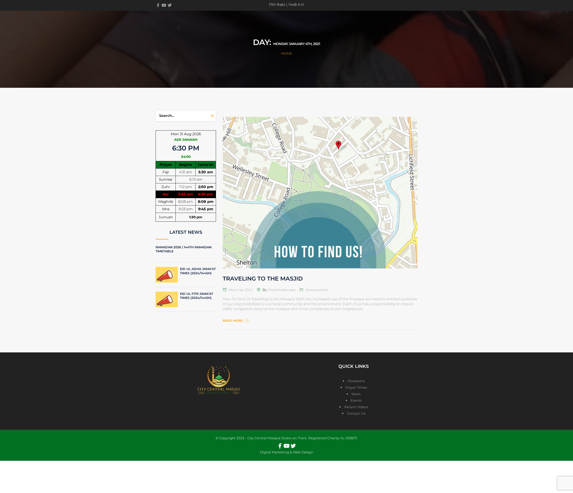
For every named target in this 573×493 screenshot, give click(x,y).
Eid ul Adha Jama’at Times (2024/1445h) (198, 271)
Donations (356, 381)
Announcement (317, 290)
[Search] (213, 115)
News (356, 394)
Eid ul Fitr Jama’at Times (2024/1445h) (196, 296)
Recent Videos (356, 407)
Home (286, 53)
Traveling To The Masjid (263, 278)
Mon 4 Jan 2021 (240, 290)
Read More (233, 321)
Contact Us (356, 413)
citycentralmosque (281, 290)
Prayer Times (356, 387)
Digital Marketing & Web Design (286, 452)
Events (356, 400)
